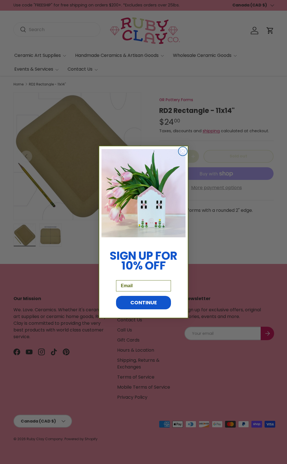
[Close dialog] (182, 151)
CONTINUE (143, 302)
